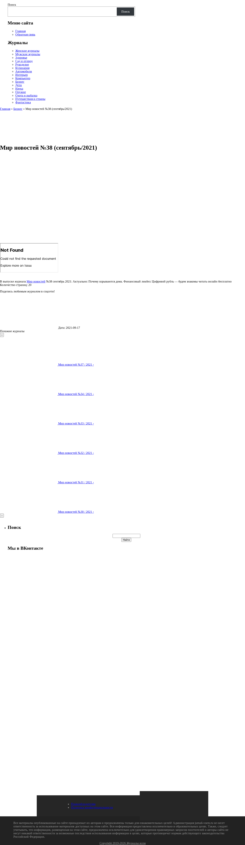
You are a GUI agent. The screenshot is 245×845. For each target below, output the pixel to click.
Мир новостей (36, 281)
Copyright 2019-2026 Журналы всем (123, 843)
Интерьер (21, 74)
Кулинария (22, 68)
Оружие (20, 92)
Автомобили (23, 71)
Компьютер (22, 78)
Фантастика (23, 102)
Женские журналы (27, 50)
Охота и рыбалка (26, 95)
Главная (20, 31)
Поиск (12, 4)
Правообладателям (83, 804)
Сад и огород (24, 61)
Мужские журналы (27, 54)
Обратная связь (25, 34)
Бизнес (19, 81)
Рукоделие (22, 64)
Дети (18, 85)
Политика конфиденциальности (92, 807)
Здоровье (21, 57)
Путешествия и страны (30, 99)
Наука (19, 88)
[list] (122, 425)
